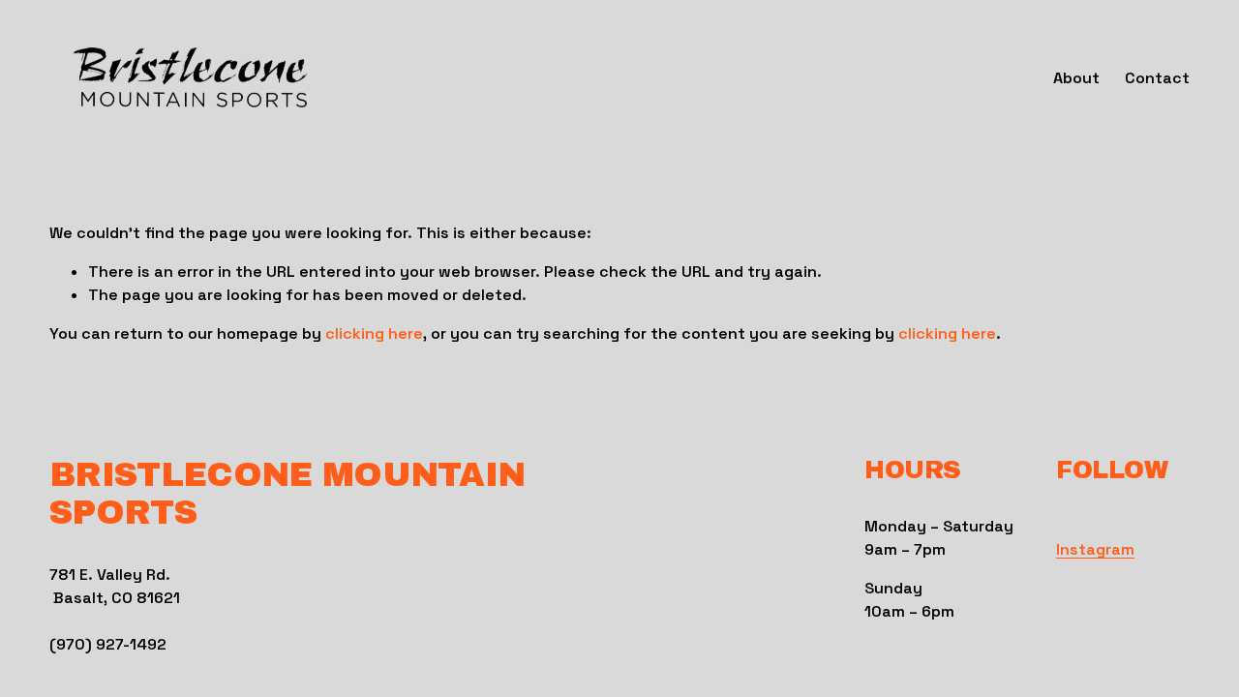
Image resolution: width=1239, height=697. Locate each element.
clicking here (374, 333)
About (1076, 78)
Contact (1157, 78)
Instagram (1095, 549)
